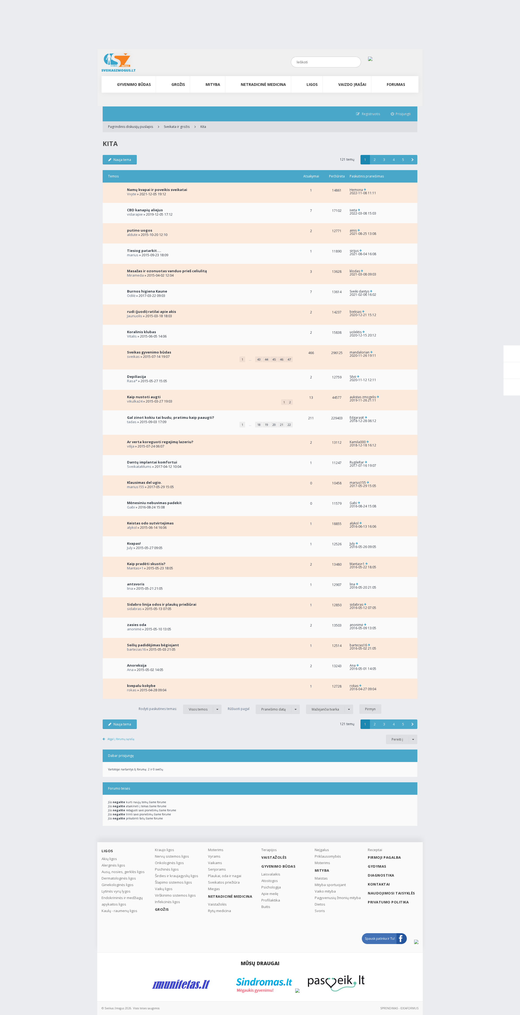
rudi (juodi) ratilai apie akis (151, 311)
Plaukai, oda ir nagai (224, 875)
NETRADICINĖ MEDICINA (263, 84)
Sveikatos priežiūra (224, 882)
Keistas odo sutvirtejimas (150, 523)
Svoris (320, 910)
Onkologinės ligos (169, 862)
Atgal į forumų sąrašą (121, 739)
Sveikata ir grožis (177, 126)
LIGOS (312, 84)
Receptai (375, 849)
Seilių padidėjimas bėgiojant (153, 645)
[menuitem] (400, 114)
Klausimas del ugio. (144, 482)
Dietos (320, 904)
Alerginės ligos (113, 865)
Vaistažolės (217, 904)
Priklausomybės (328, 856)
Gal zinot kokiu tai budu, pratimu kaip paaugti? (170, 417)
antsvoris (135, 584)
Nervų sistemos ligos (172, 856)
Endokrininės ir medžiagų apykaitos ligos (122, 901)
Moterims (215, 849)
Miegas (214, 888)
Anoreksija (137, 665)
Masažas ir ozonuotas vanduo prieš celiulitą (167, 270)
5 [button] (403, 159)
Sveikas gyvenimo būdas (149, 352)
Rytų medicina (219, 910)
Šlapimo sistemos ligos (173, 882)
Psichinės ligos (167, 869)
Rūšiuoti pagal (257, 708)
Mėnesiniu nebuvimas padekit (154, 502)
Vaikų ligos (164, 888)
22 (289, 425)
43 (259, 359)
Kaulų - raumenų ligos (119, 910)
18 (259, 425)
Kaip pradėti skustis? (146, 563)
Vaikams (215, 862)
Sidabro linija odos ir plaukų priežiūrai (161, 604)
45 (274, 359)
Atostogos (269, 880)
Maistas (321, 878)
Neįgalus (322, 849)
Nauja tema (122, 159)
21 (281, 425)
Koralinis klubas (141, 331)
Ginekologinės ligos (118, 884)
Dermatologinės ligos (119, 878)
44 (266, 359)
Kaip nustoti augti (144, 396)
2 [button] (375, 159)
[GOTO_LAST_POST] (365, 190)
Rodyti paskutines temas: (173, 708)
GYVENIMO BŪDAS (134, 84)
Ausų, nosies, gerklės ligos (123, 871)
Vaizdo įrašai (352, 84)
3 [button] (384, 159)
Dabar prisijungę (121, 755)
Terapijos (269, 849)
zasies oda (136, 624)
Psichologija (271, 887)
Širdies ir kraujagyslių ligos (176, 875)
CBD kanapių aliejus (145, 209)
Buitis (265, 906)
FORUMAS (396, 84)
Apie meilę (269, 893)
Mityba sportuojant (330, 884)
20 (274, 425)
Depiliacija (136, 376)
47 (289, 359)
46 (281, 359)
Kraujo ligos (164, 849)
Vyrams (214, 856)
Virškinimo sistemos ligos (175, 895)
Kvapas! (134, 543)
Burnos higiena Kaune (147, 291)
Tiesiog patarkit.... (144, 250)
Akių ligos (109, 858)
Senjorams (217, 869)
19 (266, 425)
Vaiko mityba (325, 891)
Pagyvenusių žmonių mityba (338, 897)
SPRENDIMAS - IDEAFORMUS (399, 1008)
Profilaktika (270, 900)
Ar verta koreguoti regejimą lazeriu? (160, 441)
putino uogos (139, 230)
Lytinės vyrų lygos (116, 891)
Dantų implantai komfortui (152, 462)
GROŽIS (178, 84)
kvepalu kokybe (141, 685)
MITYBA (213, 84)
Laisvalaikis (270, 874)
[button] (412, 159)
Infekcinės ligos (167, 901)
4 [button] (394, 159)
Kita (203, 126)
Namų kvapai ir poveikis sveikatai (157, 189)
